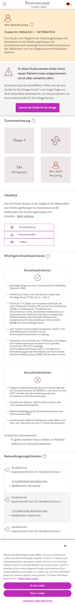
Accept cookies (37, 586)
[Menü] (4, 4)
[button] (32, 25)
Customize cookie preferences (37, 601)
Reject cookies (37, 593)
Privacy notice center (28, 579)
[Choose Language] (69, 4)
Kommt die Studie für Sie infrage (37, 107)
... (24, 216)
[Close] (65, 546)
